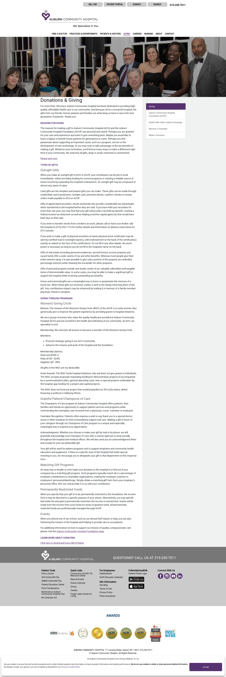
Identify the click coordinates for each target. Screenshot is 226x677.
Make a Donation (157, 135)
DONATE (137, 4)
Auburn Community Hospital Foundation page (80, 531)
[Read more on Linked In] (180, 576)
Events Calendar (77, 583)
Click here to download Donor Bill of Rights (62, 543)
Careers (73, 590)
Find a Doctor (47, 573)
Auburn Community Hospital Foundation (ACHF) (162, 114)
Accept (206, 667)
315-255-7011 (178, 5)
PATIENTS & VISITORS (110, 34)
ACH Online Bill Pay (50, 577)
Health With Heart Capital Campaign (165, 122)
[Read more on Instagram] (167, 576)
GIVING (126, 34)
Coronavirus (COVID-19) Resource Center (81, 574)
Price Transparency (50, 588)
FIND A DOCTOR (59, 34)
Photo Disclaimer (107, 596)
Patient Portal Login (138, 573)
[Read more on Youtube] (173, 576)
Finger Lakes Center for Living (81, 595)
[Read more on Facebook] (160, 576)
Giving (152, 106)
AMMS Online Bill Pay (51, 581)
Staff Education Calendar (111, 577)
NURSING (148, 34)
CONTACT (169, 34)
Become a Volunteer (158, 129)
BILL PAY (93, 4)
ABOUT (159, 34)
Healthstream (106, 573)
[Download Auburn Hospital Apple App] (136, 587)
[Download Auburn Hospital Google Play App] (136, 580)
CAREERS (137, 34)
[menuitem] (54, 573)
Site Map (104, 585)
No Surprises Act (49, 597)
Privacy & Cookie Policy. (70, 667)
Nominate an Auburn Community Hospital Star (53, 593)
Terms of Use (106, 588)
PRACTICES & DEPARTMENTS (83, 34)
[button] (157, 4)
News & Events (77, 579)
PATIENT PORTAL (115, 4)
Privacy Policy (106, 592)
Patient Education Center (52, 584)
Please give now (48, 158)
